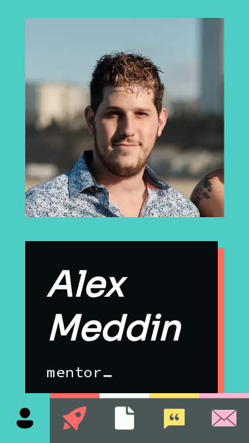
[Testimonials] (174, 418)
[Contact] (224, 418)
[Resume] (124, 418)
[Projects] (75, 418)
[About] (25, 418)
